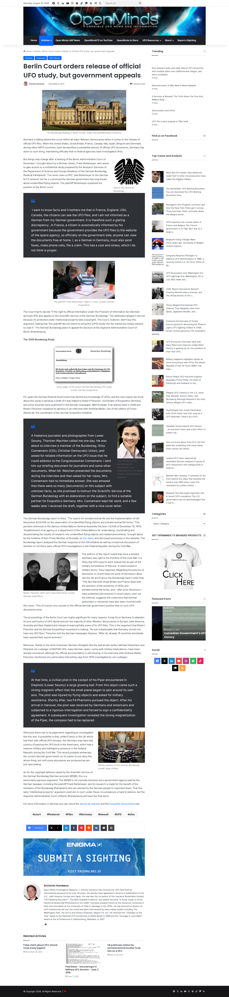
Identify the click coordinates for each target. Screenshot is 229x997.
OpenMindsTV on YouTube (98, 40)
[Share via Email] (104, 828)
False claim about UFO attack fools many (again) (40, 946)
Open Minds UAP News (68, 40)
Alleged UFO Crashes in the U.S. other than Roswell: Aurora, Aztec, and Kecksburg (185, 395)
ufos (132, 814)
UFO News (54, 58)
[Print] (111, 828)
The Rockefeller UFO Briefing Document (185, 188)
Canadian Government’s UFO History (184, 426)
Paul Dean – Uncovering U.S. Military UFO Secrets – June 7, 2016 (82, 969)
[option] (179, 623)
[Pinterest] (81, 828)
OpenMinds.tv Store (127, 40)
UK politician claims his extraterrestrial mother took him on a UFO (124, 947)
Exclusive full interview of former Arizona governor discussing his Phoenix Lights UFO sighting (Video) (186, 324)
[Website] (46, 924)
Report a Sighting (187, 40)
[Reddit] (89, 828)
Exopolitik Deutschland (122, 803)
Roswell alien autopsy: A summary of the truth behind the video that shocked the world (186, 478)
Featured (40, 58)
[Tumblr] (74, 828)
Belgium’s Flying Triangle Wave (180, 239)
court (37, 814)
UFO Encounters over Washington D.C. (185, 273)
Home (34, 40)
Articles (45, 40)
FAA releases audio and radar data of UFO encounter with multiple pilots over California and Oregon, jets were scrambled (178, 71)
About (168, 40)
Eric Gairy (88, 538)
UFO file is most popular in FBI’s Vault (170, 121)
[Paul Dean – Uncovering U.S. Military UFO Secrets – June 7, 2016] (84, 954)
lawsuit (104, 814)
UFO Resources (151, 40)
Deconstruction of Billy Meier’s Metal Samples (174, 85)
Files (70, 814)
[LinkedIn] (66, 828)
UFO (119, 814)
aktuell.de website (90, 803)
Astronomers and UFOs (163, 110)
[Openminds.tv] (114, 21)
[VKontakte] (96, 828)
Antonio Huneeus (36, 84)
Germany (86, 814)
